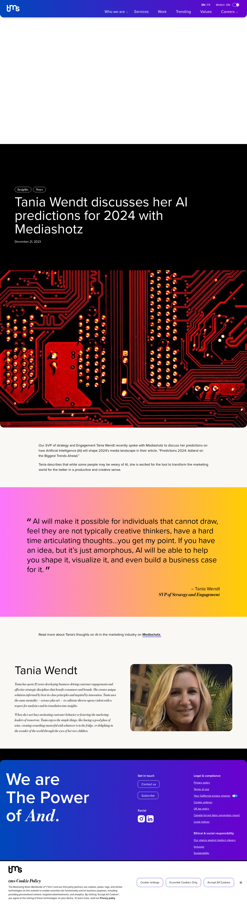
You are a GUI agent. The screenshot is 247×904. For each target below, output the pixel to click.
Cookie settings (203, 802)
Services (141, 11)
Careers (228, 11)
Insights (23, 189)
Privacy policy (107, 898)
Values (206, 11)
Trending (183, 11)
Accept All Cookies (218, 882)
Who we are (115, 11)
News (39, 189)
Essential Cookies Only (183, 882)
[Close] (241, 882)
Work (162, 11)
